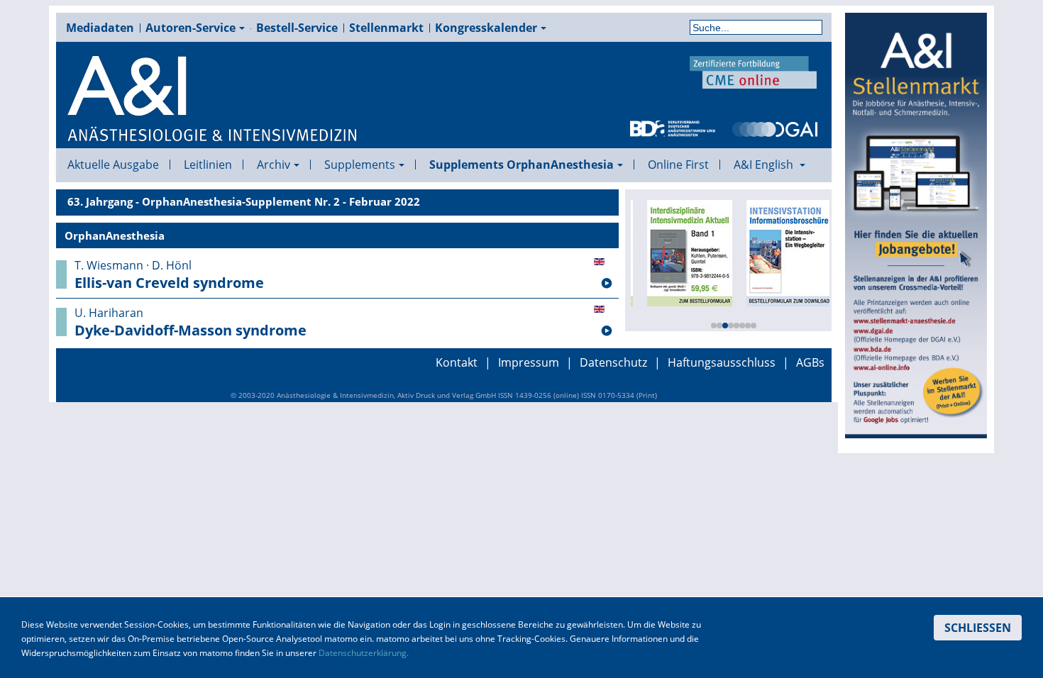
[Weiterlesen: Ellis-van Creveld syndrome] (607, 284)
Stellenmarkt (386, 27)
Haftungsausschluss (722, 362)
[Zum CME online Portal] (753, 71)
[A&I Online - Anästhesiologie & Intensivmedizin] (212, 99)
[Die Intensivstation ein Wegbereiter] (784, 252)
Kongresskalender (486, 27)
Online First (678, 164)
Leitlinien (208, 164)
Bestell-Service (297, 27)
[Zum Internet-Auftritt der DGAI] (774, 127)
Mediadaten (100, 27)
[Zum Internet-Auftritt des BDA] (672, 127)
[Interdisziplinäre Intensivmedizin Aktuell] (685, 252)
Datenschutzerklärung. (364, 653)
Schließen (977, 627)
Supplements (359, 164)
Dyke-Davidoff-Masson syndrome (190, 330)
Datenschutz (613, 362)
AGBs (810, 362)
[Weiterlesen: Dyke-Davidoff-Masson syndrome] (607, 331)
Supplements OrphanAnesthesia (521, 164)
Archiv (273, 164)
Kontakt (457, 362)
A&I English (765, 164)
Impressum (528, 362)
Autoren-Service (190, 27)
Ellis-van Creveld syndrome (169, 283)
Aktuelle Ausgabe (113, 164)
